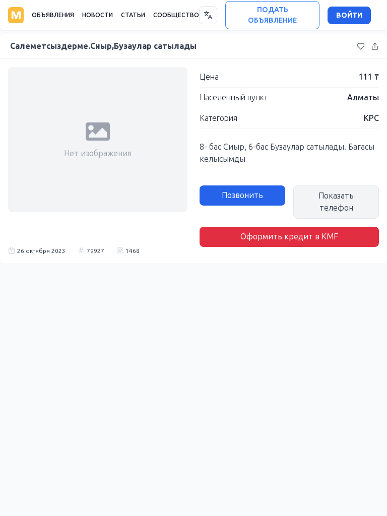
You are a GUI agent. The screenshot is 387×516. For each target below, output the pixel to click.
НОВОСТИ (97, 15)
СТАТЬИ (133, 15)
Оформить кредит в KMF (289, 236)
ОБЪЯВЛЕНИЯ (53, 15)
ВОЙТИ (349, 15)
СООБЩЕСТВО (176, 15)
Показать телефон (336, 202)
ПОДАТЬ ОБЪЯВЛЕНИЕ (272, 15)
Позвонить (242, 195)
